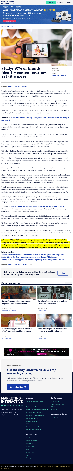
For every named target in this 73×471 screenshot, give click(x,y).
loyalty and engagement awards (36, 410)
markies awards (32, 418)
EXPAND (54, 407)
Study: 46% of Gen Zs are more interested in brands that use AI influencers (29, 257)
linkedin (24, 86)
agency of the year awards (34, 401)
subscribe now (19, 387)
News (10, 27)
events (28, 449)
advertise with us (31, 441)
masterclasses (56, 417)
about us (29, 438)
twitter (10, 86)
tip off (28, 455)
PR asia (54, 410)
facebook (17, 86)
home (3, 27)
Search (61, 2)
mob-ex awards (31, 421)
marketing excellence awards (35, 415)
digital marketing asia (57, 404)
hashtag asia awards (32, 429)
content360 (55, 401)
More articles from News (35, 283)
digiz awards (31, 407)
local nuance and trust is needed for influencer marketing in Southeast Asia (36, 206)
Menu (69, 2)
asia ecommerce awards (33, 404)
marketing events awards (34, 412)
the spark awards (32, 427)
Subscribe (51, 3)
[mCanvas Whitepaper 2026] (36, 14)
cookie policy (30, 446)
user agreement (31, 458)
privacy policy (30, 452)
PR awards (30, 424)
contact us (29, 443)
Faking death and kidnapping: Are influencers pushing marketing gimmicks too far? (33, 259)
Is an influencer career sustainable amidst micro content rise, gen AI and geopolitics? (33, 254)
